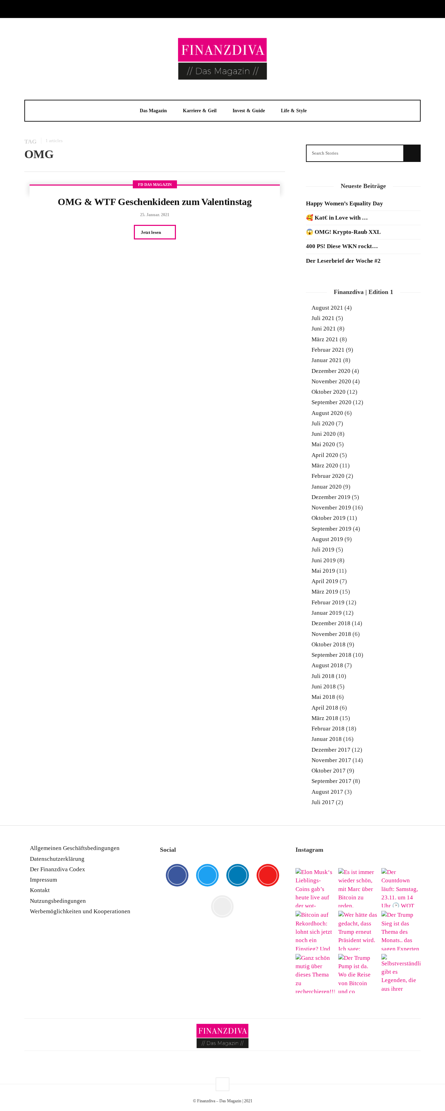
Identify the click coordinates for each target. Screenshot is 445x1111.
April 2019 (325, 581)
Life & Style (294, 110)
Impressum (43, 879)
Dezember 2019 (331, 497)
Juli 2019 (323, 549)
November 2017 (331, 760)
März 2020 (325, 465)
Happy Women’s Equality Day (344, 203)
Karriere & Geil (200, 110)
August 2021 (327, 307)
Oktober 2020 (329, 392)
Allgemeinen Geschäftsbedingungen (75, 848)
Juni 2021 (324, 328)
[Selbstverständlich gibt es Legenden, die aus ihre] (401, 973)
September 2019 (331, 528)
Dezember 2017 (331, 749)
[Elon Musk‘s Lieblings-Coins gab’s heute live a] (315, 887)
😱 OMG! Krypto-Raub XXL (343, 232)
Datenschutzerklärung (57, 859)
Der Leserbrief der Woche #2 (343, 261)
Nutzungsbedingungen (58, 901)
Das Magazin (153, 110)
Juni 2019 (324, 560)
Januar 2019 (327, 613)
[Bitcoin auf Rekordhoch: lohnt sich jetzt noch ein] (315, 930)
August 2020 (327, 413)
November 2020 (331, 381)
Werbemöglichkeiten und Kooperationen (80, 911)
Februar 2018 (328, 728)
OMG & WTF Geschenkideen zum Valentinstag (154, 201)
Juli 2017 (323, 802)
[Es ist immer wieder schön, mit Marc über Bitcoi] (358, 887)
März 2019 (325, 591)
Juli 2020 (323, 423)
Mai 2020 (323, 444)
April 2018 (325, 707)
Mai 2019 (323, 570)
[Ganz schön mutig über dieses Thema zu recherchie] (315, 973)
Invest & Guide (249, 110)
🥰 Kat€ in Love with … (337, 217)
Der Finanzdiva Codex (57, 869)
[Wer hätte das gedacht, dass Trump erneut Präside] (358, 930)
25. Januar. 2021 (154, 214)
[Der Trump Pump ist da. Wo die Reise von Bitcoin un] (358, 973)
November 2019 (331, 507)
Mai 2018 (323, 697)
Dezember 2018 (331, 623)
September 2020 (331, 402)
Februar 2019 (328, 602)
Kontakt (40, 890)
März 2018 (325, 718)
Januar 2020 (327, 486)
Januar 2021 (327, 360)
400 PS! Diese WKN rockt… (342, 246)
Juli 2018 (323, 676)
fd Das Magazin (155, 184)
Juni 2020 (324, 434)
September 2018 (331, 655)
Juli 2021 (323, 318)
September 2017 (331, 781)
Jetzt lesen (151, 232)
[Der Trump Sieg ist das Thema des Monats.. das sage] (401, 930)
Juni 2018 (324, 686)
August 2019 (327, 539)
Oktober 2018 (329, 644)
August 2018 (327, 665)
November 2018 (331, 634)
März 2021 (325, 339)
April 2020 (325, 455)
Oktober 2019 (329, 518)
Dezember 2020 (331, 371)
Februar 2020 (328, 476)
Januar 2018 (327, 739)
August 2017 (327, 792)
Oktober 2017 (329, 770)
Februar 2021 (328, 349)
